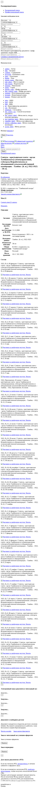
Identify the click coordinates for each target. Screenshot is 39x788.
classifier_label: (10, 121)
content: (7, 72)
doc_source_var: (10, 112)
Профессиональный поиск (14, 12)
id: (6, 106)
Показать (4, 206)
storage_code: (9, 89)
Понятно (4, 743)
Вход (2, 147)
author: (7, 69)
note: (6, 76)
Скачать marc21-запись (9, 202)
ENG (2, 145)
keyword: (8, 74)
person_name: (9, 80)
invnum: (7, 95)
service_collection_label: (13, 123)
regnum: (7, 93)
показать (10, 131)
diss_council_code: (11, 91)
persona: (8, 86)
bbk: (6, 104)
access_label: (9, 127)
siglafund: (8, 110)
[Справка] (27, 143)
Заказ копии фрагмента (21, 731)
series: (7, 87)
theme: (7, 78)
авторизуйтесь (22, 764)
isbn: (6, 100)
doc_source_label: (11, 115)
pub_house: (9, 84)
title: (6, 71)
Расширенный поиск (12, 10)
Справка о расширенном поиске (12, 57)
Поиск (3, 135)
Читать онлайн (6, 731)
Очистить (9, 135)
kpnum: (7, 97)
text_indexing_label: (11, 119)
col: (6, 108)
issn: (6, 102)
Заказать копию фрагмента (10, 194)
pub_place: (8, 82)
